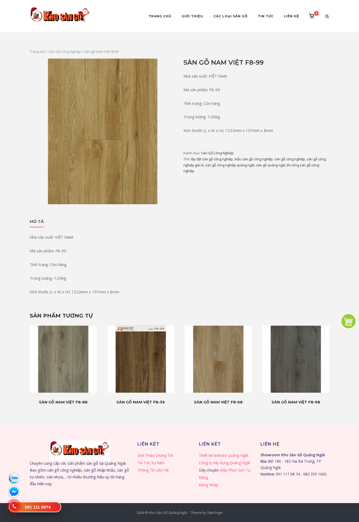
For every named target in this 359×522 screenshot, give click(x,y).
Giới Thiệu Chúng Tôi (155, 455)
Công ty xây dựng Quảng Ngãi (224, 462)
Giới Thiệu (192, 16)
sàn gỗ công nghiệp (289, 159)
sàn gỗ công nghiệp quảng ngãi (229, 165)
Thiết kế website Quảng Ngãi (223, 455)
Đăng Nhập (208, 484)
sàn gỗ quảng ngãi (270, 165)
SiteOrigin (215, 512)
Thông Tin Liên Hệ (153, 470)
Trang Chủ (159, 16)
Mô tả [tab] (37, 221)
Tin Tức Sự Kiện (150, 462)
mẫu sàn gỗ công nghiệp (253, 159)
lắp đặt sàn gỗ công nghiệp (212, 159)
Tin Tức (266, 16)
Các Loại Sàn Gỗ (230, 16)
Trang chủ (37, 51)
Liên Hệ (291, 16)
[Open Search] (327, 16)
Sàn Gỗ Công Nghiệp (64, 51)
